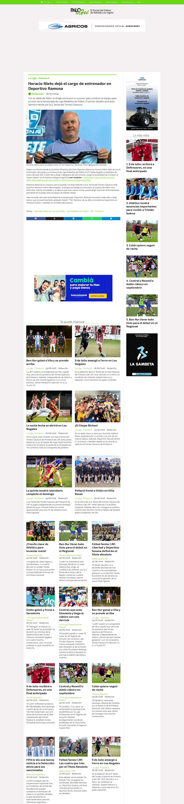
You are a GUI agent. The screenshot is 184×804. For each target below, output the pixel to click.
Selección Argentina (35, 774)
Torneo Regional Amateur (70, 555)
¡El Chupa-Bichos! (86, 425)
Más (138, 2)
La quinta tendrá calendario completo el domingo (44, 492)
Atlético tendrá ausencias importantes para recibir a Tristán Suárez (141, 208)
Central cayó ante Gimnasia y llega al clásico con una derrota (71, 615)
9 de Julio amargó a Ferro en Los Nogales (106, 761)
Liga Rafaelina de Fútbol (77, 211)
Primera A (99, 211)
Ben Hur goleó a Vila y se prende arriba (106, 611)
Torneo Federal (62, 2)
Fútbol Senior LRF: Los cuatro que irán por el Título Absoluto (73, 763)
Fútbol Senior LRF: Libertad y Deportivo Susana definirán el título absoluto (105, 549)
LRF (91, 211)
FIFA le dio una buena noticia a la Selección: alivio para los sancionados (40, 765)
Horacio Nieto (58, 211)
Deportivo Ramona (42, 211)
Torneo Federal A (34, 697)
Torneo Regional (111, 2)
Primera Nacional (78, 2)
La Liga (47, 2)
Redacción (38, 94)
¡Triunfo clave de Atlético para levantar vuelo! (37, 547)
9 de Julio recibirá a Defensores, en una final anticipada (39, 690)
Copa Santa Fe (127, 2)
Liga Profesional (95, 2)
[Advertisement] (92, 56)
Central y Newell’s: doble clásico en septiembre (71, 690)
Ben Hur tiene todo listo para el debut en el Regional (73, 547)
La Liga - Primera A (38, 78)
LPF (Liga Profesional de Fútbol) (37, 619)
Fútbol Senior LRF (100, 559)
